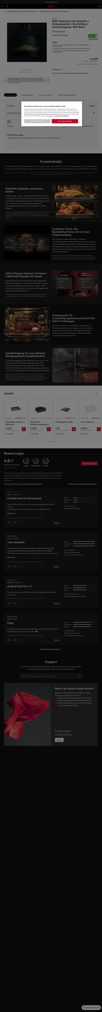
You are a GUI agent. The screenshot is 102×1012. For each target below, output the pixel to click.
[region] (51, 114)
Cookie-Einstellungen (37, 121)
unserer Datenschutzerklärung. (62, 116)
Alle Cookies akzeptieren (65, 121)
